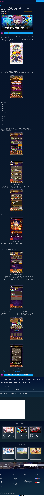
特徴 (13, 475)
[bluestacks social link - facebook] (39, 479)
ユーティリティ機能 (15, 484)
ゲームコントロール (15, 476)
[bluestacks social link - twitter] (40, 479)
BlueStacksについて (26, 476)
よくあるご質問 (37, 475)
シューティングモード (15, 477)
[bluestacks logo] (2, 1)
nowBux (1, 479)
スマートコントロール (15, 480)
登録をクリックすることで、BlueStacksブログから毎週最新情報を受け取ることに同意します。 (34, 467)
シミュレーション (2, 488)
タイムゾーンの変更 (15, 485)
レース (1, 487)
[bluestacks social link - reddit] (37, 479)
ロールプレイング (2, 489)
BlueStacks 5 (1, 477)
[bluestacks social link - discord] (36, 479)
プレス (25, 479)
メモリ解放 (14, 482)
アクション (1, 484)
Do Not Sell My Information (13, 494)
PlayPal (1, 480)
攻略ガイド (35, 15)
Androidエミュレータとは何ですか (27, 483)
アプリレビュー (35, 25)
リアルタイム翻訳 (15, 479)
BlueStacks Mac (2, 476)
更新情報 (36, 476)
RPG (34, 78)
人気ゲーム (1, 483)
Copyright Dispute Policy (6, 494)
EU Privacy (10, 494)
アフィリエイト (26, 477)
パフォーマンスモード (15, 481)
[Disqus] (13, 410)
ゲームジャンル (2, 482)
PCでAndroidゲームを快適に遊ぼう (28, 482)
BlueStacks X (37, 78)
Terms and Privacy (2, 494)
